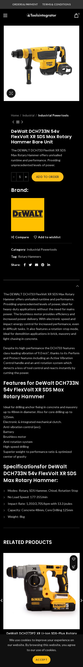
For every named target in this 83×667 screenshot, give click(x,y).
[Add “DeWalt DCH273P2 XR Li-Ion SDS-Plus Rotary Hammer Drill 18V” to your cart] (73, 567)
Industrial (28, 115)
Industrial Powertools (53, 115)
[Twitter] (30, 265)
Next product (22, 122)
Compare (22, 237)
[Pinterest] (43, 265)
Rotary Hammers (29, 256)
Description (13, 286)
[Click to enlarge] (11, 93)
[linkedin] (49, 265)
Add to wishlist (49, 237)
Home (15, 115)
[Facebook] (24, 265)
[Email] (36, 265)
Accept (41, 659)
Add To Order (47, 177)
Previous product (13, 122)
